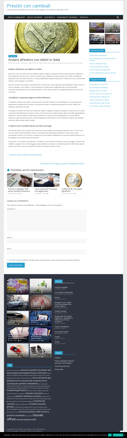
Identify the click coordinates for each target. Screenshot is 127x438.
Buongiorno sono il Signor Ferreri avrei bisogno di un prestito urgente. (63, 304)
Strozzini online (41, 409)
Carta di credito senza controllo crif (100, 94)
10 (21, 193)
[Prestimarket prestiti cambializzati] (18, 344)
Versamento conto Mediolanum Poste (113, 39)
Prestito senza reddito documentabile (24, 155)
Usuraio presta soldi (26, 419)
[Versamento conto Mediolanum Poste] (112, 35)
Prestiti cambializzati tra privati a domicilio (102, 73)
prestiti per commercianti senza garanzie (22, 401)
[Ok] (125, 435)
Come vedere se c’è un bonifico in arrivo (113, 27)
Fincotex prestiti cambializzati (98, 87)
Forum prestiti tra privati (67, 17)
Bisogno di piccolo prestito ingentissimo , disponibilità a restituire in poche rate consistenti (64, 318)
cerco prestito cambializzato (64, 292)
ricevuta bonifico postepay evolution (23, 407)
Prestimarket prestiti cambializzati (16, 354)
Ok (110, 435)
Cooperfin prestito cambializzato (99, 70)
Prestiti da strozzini (34, 398)
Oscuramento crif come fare (98, 84)
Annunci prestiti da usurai (13, 370)
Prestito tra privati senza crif (22, 404)
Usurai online (28, 415)
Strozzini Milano (32, 409)
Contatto (84, 17)
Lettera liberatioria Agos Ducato (99, 103)
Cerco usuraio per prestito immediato (27, 382)
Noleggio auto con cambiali (98, 91)
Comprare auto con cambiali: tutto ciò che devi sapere (97, 38)
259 (20, 340)
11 (102, 42)
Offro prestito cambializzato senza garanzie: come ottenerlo (17, 336)
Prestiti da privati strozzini (21, 398)
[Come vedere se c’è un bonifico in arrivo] (40, 279)
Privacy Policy (59, 369)
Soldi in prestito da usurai (40, 407)
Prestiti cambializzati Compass (99, 67)
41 (21, 356)
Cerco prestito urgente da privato (100, 106)
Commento (11, 209)
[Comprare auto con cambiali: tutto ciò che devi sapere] (18, 296)
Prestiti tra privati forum (62, 366)
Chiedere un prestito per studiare (25, 386)
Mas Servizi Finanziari (32, 390)
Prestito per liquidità (61, 287)
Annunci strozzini (38, 372)
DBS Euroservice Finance (30, 388)
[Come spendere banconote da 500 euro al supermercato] (40, 328)
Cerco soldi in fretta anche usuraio (23, 378)
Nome (9, 237)
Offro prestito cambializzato (98, 55)
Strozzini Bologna (11, 409)
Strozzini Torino (14, 412)
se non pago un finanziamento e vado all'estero (69, 63)
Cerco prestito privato (62, 332)
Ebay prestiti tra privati (43, 388)
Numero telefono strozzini (28, 396)
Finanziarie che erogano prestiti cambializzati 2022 (63, 163)
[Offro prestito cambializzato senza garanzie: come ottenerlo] (18, 328)
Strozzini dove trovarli (22, 409)
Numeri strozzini (34, 393)
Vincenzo (26, 63)
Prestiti (57, 342)
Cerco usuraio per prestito (28, 380)
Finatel (10, 390)
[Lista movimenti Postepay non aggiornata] (47, 175)
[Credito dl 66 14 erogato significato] (73, 175)
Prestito (57, 297)
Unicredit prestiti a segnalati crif (99, 97)
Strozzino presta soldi (29, 411)
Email (9, 249)
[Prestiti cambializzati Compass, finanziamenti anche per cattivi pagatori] (18, 312)
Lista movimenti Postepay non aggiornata (46, 190)
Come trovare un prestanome (42, 386)
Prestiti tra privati (34, 17)
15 (20, 324)
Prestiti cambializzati (16, 17)
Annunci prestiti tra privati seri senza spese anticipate (29, 371)
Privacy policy (118, 435)
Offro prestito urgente (95, 25)
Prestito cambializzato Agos (98, 64)
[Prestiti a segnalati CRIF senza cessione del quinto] (20, 175)
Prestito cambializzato (62, 327)
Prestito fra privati (60, 311)
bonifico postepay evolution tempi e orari (34, 375)
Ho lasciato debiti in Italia (48, 63)
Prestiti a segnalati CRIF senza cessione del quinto (19, 190)
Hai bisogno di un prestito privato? (40, 321)
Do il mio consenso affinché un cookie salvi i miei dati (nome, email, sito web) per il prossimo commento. (45, 260)
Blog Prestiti (50, 17)
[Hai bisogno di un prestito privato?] (40, 312)
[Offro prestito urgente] (18, 279)
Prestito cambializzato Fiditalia (99, 100)
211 (91, 31)
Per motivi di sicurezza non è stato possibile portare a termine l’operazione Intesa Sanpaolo (41, 352)
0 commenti (34, 63)
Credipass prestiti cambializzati (15, 388)
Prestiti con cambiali (29, 6)
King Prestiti (20, 390)
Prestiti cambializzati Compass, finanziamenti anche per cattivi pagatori (17, 320)
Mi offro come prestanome (19, 393)
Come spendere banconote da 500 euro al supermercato (41, 336)
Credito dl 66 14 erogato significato (72, 190)
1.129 (43, 324)
